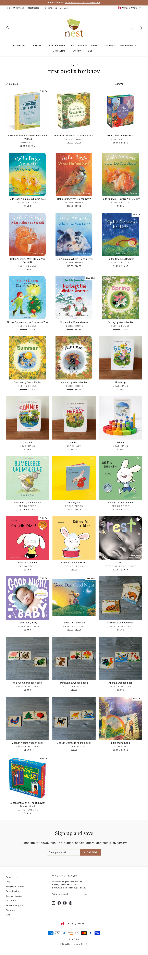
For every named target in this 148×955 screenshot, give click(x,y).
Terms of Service (14, 896)
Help (8, 8)
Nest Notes (33, 8)
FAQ (8, 882)
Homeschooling (49, 8)
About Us (10, 910)
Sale (90, 51)
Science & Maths (56, 45)
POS (62, 944)
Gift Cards (65, 8)
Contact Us (11, 877)
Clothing (108, 45)
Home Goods (127, 45)
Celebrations (59, 51)
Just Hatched (19, 45)
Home (73, 65)
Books (94, 45)
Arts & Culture (77, 45)
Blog (8, 915)
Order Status (19, 8)
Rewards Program (14, 905)
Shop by (77, 51)
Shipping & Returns (15, 886)
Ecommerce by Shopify (78, 944)
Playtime (37, 45)
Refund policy (12, 891)
